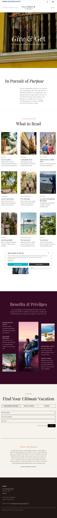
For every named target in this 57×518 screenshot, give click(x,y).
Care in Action (6, 160)
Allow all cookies (18, 264)
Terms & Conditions (19, 510)
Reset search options (42, 425)
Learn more (10, 260)
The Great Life (25, 240)
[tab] (10, 406)
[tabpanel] (28, 419)
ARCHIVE (52, 7)
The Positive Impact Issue (10, 7)
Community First (26, 160)
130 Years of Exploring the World (47, 200)
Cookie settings (39, 264)
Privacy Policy (11, 510)
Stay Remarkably (7, 240)
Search (51, 425)
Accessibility (3, 510)
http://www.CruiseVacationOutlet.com (20, 503)
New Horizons (25, 199)
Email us (4, 493)
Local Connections (7, 199)
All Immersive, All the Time (47, 161)
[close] (48, 253)
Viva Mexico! (44, 240)
